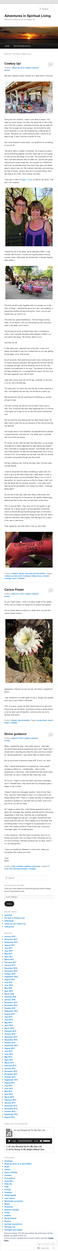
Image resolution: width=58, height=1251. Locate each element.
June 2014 (8, 1054)
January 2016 (9, 999)
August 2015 (9, 1014)
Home (7, 46)
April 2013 (8, 1094)
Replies (21, 578)
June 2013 (8, 1088)
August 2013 (9, 1082)
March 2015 (9, 1028)
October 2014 (9, 1042)
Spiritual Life (9, 1226)
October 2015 (9, 1008)
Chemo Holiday (10, 1172)
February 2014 (10, 1065)
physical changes (11, 1209)
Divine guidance (15, 734)
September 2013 (11, 1079)
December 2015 (10, 1002)
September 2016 (11, 976)
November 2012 (10, 1108)
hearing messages (20, 868)
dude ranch (17, 576)
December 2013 (10, 1071)
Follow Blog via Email (14, 885)
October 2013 (9, 1077)
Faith (14, 866)
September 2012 (11, 1114)
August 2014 (9, 1048)
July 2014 (8, 1051)
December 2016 (10, 968)
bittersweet (8, 920)
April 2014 (8, 1059)
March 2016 (9, 994)
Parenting (29, 573)
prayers (7, 1215)
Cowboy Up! (12, 63)
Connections (9, 1178)
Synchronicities (39, 573)
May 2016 (8, 988)
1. (24, 1146)
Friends (7, 1189)
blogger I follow (26, 179)
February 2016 (10, 996)
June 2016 (8, 985)
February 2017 (10, 962)
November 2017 (10, 939)
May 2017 (8, 953)
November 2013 (10, 1074)
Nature (21, 573)
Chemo (7, 1169)
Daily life (8, 1183)
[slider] (47, 1140)
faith (10, 868)
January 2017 (9, 965)
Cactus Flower (14, 589)
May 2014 (8, 1056)
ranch (14, 578)
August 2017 (9, 945)
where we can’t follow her (15, 923)
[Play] (9, 1141)
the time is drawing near (14, 918)
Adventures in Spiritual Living (27, 15)
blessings (8, 1161)
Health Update (10, 1195)
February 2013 (10, 1099)
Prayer (7, 1212)
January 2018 (9, 936)
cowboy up (8, 576)
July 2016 (8, 982)
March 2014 (9, 1062)
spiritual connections (32, 866)
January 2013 (9, 1102)
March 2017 (9, 959)
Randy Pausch (10, 1218)
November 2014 (10, 1039)
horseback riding (29, 576)
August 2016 (9, 979)
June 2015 (8, 1019)
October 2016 (9, 973)
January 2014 (9, 1068)
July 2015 (8, 1016)
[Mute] (41, 1141)
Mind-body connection (13, 1201)
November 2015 (10, 1005)
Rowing (7, 1221)
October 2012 (9, 1111)
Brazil (6, 1166)
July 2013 (8, 1085)
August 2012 (9, 1117)
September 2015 (11, 1011)
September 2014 (11, 1045)
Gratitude (19, 866)
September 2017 (11, 942)
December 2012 (10, 1105)
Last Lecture (9, 1198)
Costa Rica (8, 1181)
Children (15, 573)
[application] (29, 1141)
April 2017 (8, 956)
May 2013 (8, 1091)
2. (26, 1149)
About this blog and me (21, 46)
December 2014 (10, 1037)
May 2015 (8, 1022)
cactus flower (42, 720)
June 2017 (8, 951)
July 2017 (8, 948)
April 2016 (8, 991)
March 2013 (9, 1097)
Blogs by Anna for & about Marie (18, 1163)
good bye (8, 915)
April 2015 (8, 1025)
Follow (9, 904)
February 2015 (10, 1031)
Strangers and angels (13, 1229)
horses (39, 576)
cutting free (9, 926)
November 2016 (10, 971)
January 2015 (9, 1034)
